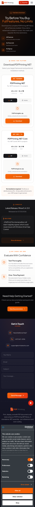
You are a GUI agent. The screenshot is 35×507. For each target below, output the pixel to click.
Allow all (17, 490)
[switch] (30, 465)
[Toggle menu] (32, 2)
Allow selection (17, 496)
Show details (25, 484)
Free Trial (24, 2)
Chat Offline (31, 403)
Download (19, 121)
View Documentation (16, 309)
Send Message (16, 395)
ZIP (11, 100)
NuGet (26, 100)
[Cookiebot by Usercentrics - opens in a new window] (25, 427)
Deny (17, 503)
